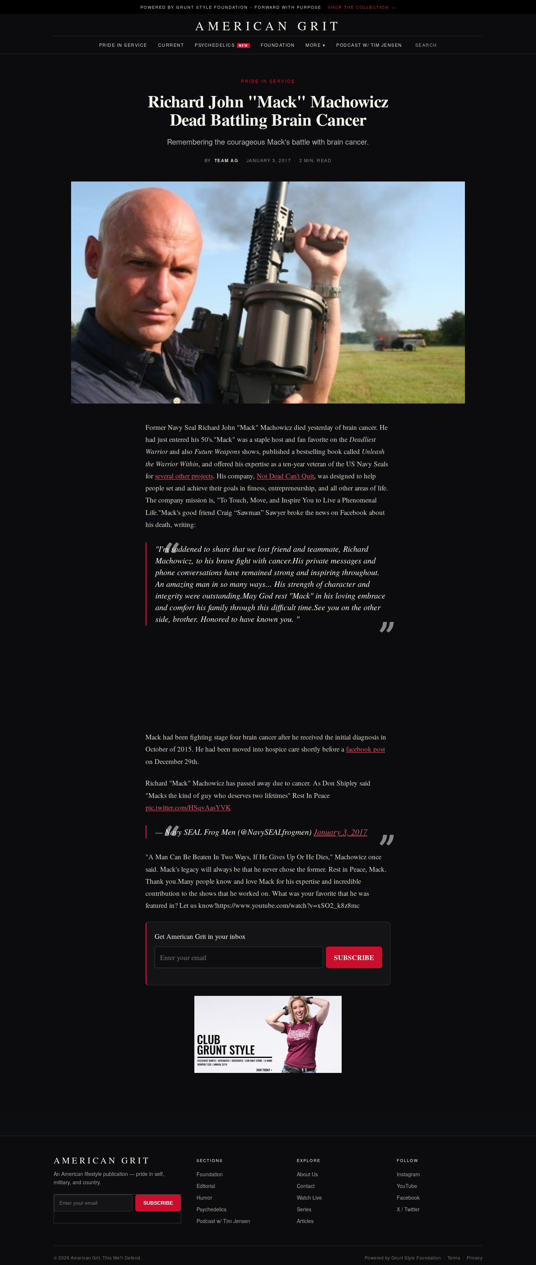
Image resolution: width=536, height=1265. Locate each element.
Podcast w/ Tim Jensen (369, 45)
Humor (204, 1197)
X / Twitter (408, 1209)
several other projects (184, 475)
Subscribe (354, 957)
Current (171, 45)
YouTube (407, 1185)
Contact (306, 1185)
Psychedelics (221, 45)
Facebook (408, 1197)
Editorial (206, 1185)
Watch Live (309, 1197)
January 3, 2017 (340, 831)
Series (304, 1209)
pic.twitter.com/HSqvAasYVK (188, 807)
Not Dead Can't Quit (285, 475)
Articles (305, 1220)
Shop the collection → (362, 7)
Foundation (278, 45)
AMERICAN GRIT (268, 25)
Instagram (408, 1174)
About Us (307, 1174)
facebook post (365, 748)
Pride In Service (123, 45)
